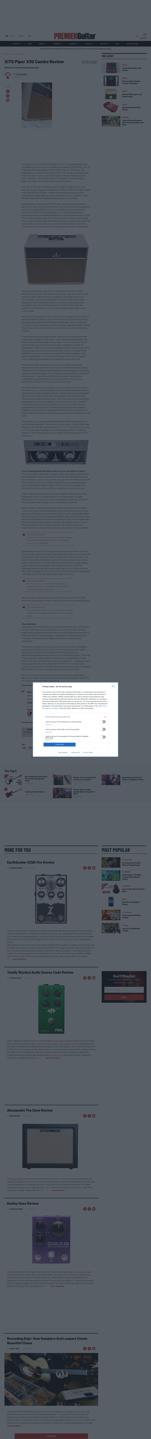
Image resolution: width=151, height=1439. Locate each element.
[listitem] (75, 717)
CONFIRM (59, 744)
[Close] (114, 687)
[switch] (103, 721)
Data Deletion (63, 752)
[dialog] (75, 719)
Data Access (75, 752)
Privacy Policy (88, 752)
